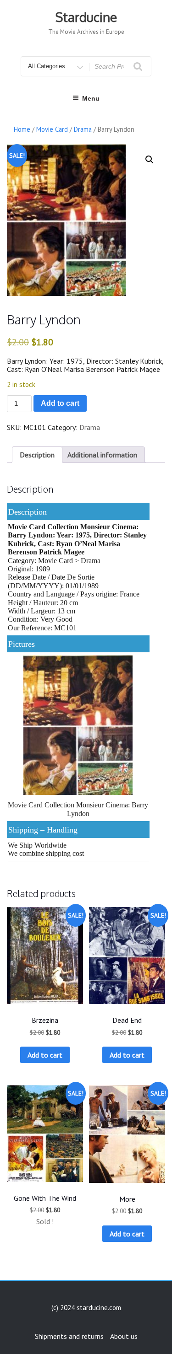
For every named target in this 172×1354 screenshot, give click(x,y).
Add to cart (60, 403)
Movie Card (52, 129)
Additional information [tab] (102, 454)
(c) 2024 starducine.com (86, 1307)
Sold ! (45, 1221)
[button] (149, 159)
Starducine (86, 17)
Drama (83, 129)
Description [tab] (37, 454)
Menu (91, 98)
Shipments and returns (69, 1336)
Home (22, 129)
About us (124, 1336)
